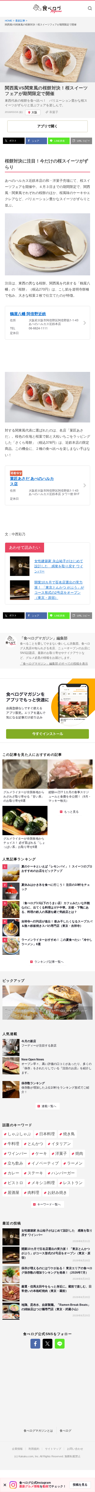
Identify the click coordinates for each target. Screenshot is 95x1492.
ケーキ (41, 1153)
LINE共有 (59, 141)
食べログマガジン (47, 9)
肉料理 (33, 1192)
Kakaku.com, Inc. (29, 1456)
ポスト (13, 140)
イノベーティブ (45, 1163)
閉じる (5, 1485)
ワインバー (17, 1153)
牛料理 (13, 1144)
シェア (35, 141)
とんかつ (35, 1144)
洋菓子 (61, 1153)
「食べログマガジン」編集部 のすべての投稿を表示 (54, 663)
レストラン (73, 1183)
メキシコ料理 (43, 1183)
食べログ (65, 1430)
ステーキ (35, 1173)
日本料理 (47, 1134)
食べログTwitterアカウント (47, 1344)
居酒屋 (13, 1192)
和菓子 (53, 112)
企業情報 (17, 1449)
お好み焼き (57, 1192)
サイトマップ (53, 1449)
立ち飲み (15, 1163)
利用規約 (33, 1449)
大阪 (34, 112)
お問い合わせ (75, 1449)
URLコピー (83, 141)
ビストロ (15, 1183)
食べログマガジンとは (38, 1430)
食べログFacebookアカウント (35, 1344)
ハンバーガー (63, 1173)
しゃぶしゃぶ (19, 1134)
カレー (13, 1173)
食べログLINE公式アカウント (60, 1344)
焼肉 (79, 1153)
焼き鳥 (69, 1134)
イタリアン (61, 1144)
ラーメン (75, 1163)
